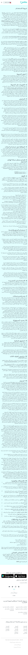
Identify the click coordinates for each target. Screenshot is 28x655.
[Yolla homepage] (23, 2)
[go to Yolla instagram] (15, 586)
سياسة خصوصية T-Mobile (20, 172)
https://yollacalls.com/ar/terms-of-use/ (17, 88)
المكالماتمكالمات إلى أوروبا (21, 607)
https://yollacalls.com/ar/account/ (18, 65)
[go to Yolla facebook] (18, 586)
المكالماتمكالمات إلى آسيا (8, 607)
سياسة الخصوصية (7, 168)
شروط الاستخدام (17, 644)
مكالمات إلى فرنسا (23, 582)
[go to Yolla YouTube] (9, 586)
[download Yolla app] (20, 576)
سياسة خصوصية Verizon (20, 173)
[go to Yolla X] (12, 586)
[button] (7, 2)
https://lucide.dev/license (10, 361)
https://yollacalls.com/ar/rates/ (19, 383)
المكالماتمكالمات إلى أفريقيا (21, 609)
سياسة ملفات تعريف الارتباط (15, 642)
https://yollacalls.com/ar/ (7, 21)
